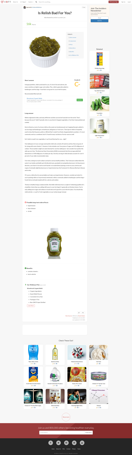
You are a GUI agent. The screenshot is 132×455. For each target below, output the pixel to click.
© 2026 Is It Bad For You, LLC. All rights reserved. (66, 453)
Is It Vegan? (23, 2)
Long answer (73, 41)
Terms (78, 449)
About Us (15, 2)
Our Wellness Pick (74, 55)
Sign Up (123, 2)
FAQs (71, 44)
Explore (30, 2)
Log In (129, 2)
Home (53, 449)
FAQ (64, 449)
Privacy (74, 449)
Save (84, 7)
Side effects (73, 48)
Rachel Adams (81, 315)
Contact (68, 449)
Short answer (73, 37)
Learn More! (31, 305)
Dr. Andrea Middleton (36, 7)
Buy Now (80, 100)
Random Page (114, 1)
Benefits (72, 51)
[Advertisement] (52, 329)
